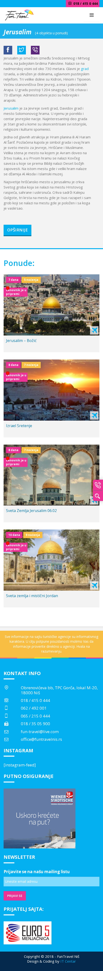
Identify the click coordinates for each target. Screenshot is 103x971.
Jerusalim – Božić (21, 340)
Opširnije (17, 230)
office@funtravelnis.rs (41, 739)
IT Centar (68, 961)
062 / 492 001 (34, 708)
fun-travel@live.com (40, 731)
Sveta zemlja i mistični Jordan (32, 595)
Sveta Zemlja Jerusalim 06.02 (31, 510)
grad (85, 68)
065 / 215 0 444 (35, 716)
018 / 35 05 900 (35, 723)
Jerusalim (11, 108)
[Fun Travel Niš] (19, 14)
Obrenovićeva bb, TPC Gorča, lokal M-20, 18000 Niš (59, 690)
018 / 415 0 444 (35, 700)
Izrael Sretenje (19, 425)
